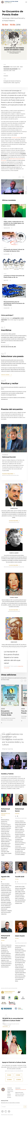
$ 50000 (18, 1079)
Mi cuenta (9, 1097)
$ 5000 (9, 1075)
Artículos (9, 1094)
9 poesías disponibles (7, 473)
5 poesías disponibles (13, 565)
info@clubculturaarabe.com (20, 1089)
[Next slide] (23, 177)
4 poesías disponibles (13, 520)
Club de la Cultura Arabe (10, 2)
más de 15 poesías (16, 137)
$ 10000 (18, 1075)
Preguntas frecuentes (19, 1092)
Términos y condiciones (19, 1094)
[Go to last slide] (3, 766)
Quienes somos (10, 1091)
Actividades (9, 1087)
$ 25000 (9, 1079)
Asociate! (5, 1026)
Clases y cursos (10, 1089)
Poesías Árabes (5, 374)
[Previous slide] (20, 177)
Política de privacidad (19, 1095)
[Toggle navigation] (26, 2)
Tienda (8, 1092)
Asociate (9, 1095)
